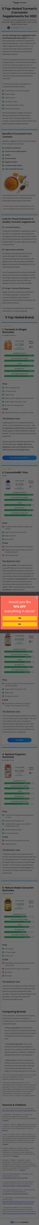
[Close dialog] (36, 597)
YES (19, 618)
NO (19, 624)
